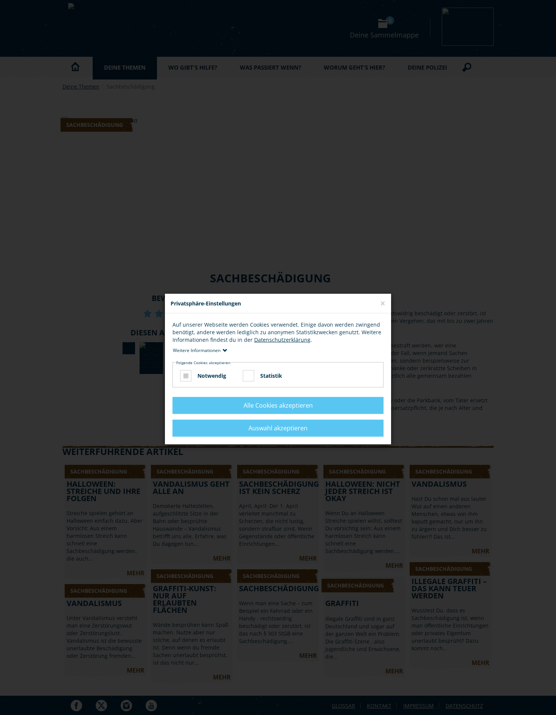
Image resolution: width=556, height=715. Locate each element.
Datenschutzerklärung (282, 339)
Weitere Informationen (197, 350)
